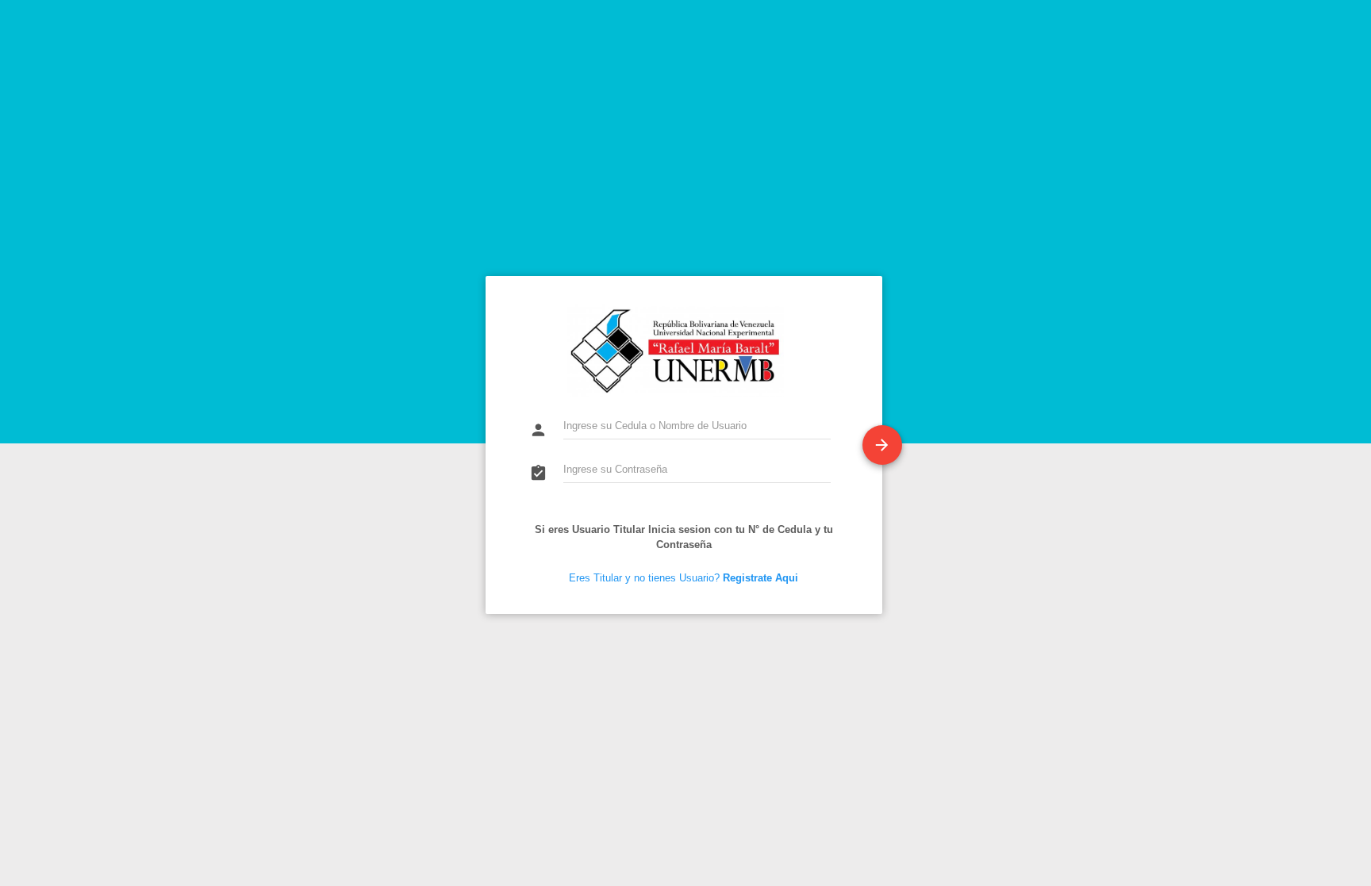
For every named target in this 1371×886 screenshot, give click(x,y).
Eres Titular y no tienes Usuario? (683, 578)
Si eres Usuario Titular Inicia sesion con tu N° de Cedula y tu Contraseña (684, 537)
